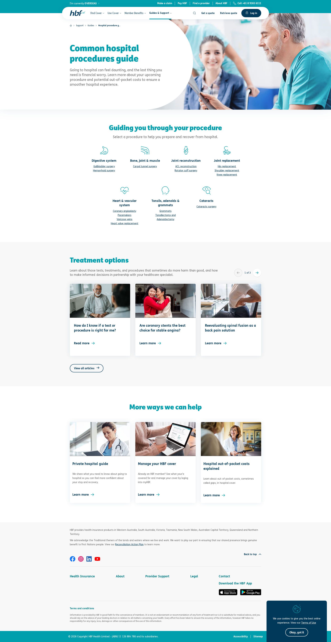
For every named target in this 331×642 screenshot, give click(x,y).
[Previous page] (238, 273)
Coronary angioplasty (124, 211)
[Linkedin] (89, 559)
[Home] (71, 25)
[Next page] (257, 273)
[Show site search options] (194, 13)
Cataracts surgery (207, 206)
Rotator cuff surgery (186, 170)
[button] (296, 632)
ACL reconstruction (186, 166)
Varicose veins (124, 219)
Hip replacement (227, 166)
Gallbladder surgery (104, 166)
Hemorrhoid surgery (104, 170)
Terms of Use (308, 622)
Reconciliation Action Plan (129, 544)
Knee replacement (227, 174)
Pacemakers (124, 215)
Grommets (165, 211)
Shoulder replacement (227, 170)
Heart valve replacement (124, 223)
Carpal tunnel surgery (145, 166)
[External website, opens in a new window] (72, 559)
